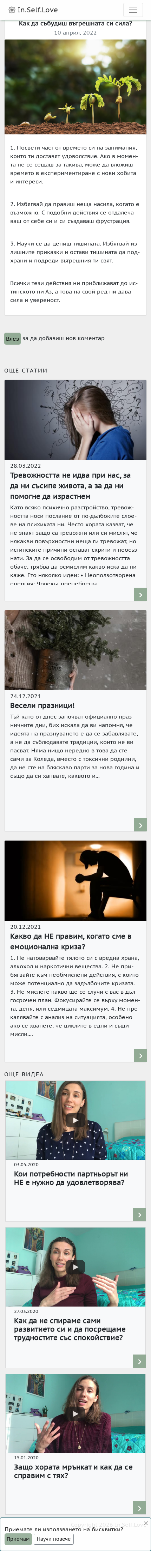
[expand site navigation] (133, 10)
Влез (12, 338)
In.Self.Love (36, 9)
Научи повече (54, 1539)
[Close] (146, 1523)
